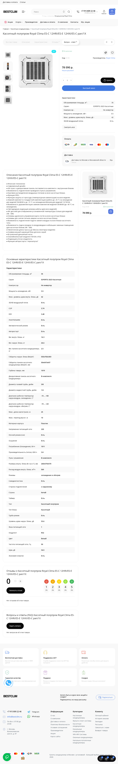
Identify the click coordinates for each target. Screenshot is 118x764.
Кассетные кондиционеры (79, 725)
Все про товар (11, 42)
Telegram (35, 712)
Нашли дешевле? (68, 70)
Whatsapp (36, 716)
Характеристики (40, 42)
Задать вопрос (15, 626)
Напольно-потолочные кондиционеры (82, 741)
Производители (57, 730)
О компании (55, 718)
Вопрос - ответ (70, 42)
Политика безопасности (60, 724)
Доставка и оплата (10, 2)
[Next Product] (111, 42)
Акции (53, 733)
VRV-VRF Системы (80, 734)
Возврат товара (101, 730)
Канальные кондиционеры (79, 730)
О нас (53, 715)
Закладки (98, 721)
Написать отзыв (15, 590)
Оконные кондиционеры (83, 737)
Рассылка (99, 724)
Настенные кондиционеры (79, 716)
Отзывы (55, 42)
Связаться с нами (102, 727)
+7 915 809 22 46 (88, 11)
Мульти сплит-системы (82, 721)
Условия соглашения (59, 727)
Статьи (22, 2)
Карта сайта (55, 736)
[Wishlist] (112, 52)
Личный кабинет (102, 715)
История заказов (102, 718)
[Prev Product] (106, 42)
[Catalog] (24, 12)
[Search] (63, 11)
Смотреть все (69, 127)
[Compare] (105, 52)
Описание (26, 42)
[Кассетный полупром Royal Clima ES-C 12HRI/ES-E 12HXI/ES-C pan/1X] (36, 71)
